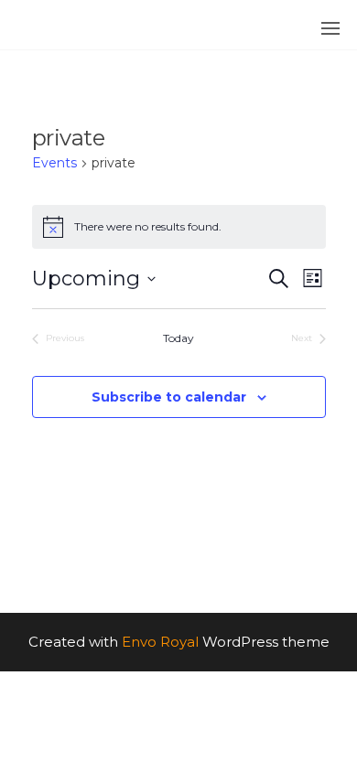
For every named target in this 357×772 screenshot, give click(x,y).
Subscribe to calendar (169, 397)
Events (54, 163)
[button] (330, 28)
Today (178, 338)
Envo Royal (160, 641)
